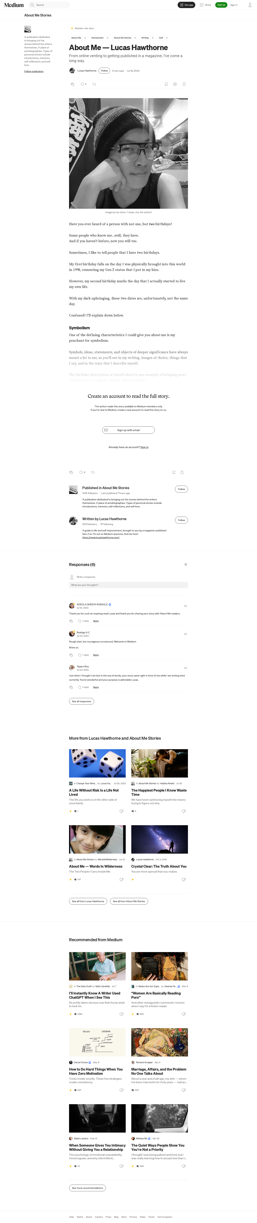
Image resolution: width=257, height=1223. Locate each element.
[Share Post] (184, 84)
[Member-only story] (70, 811)
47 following (106, 524)
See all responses (81, 701)
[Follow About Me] (85, 37)
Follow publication (34, 71)
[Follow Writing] (152, 37)
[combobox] (53, 4)
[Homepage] (14, 5)
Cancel (166, 588)
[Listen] (175, 84)
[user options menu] (250, 4)
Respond (178, 588)
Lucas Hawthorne (87, 70)
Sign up (221, 4)
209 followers (89, 524)
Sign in (233, 4)
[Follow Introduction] (107, 37)
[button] (128, 153)
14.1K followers (90, 493)
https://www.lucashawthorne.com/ (101, 537)
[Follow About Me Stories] (135, 37)
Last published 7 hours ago (115, 493)
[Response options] (185, 605)
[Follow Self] (166, 37)
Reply (96, 620)
